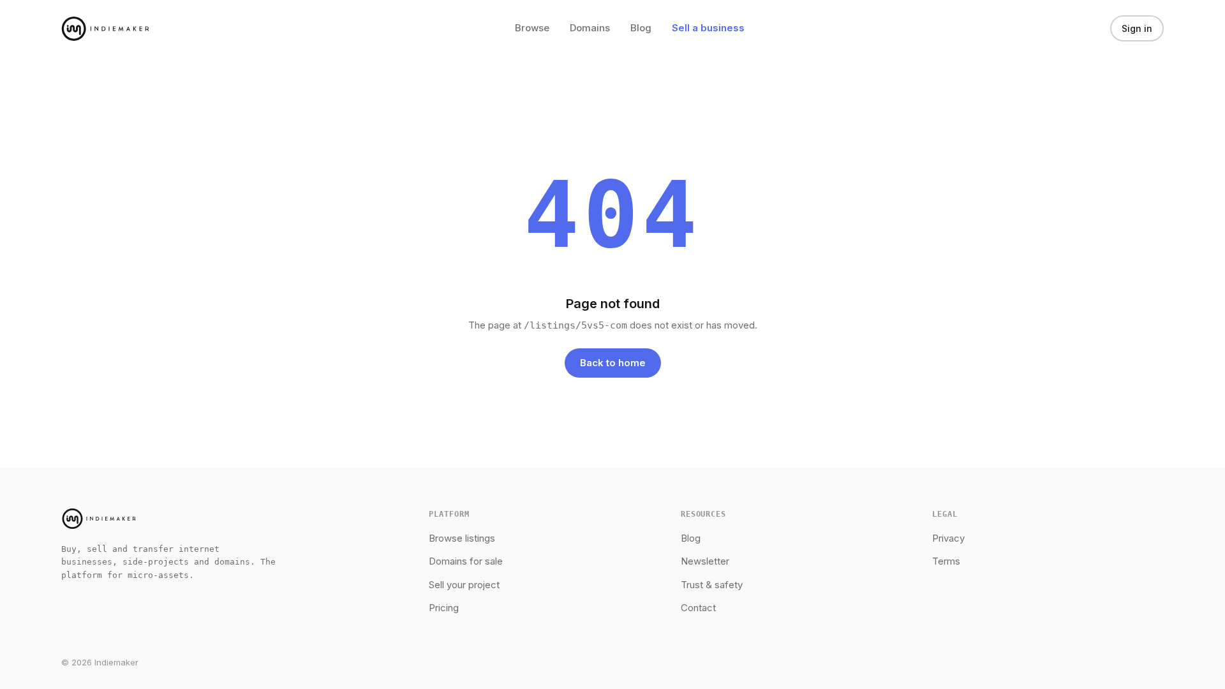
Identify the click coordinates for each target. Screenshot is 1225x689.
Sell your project (464, 585)
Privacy (948, 538)
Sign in (1137, 28)
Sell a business (708, 28)
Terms (946, 561)
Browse (532, 28)
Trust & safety (712, 585)
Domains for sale (466, 561)
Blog (640, 28)
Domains (590, 28)
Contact (698, 608)
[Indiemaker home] (105, 29)
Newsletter (705, 561)
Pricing (444, 608)
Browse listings (462, 538)
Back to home (613, 363)
